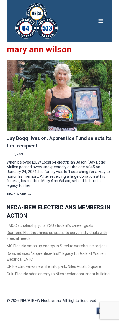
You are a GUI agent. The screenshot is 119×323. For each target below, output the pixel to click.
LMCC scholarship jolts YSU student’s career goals (50, 225)
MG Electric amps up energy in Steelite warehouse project (57, 246)
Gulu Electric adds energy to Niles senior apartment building (58, 274)
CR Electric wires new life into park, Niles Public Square (54, 266)
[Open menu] (100, 20)
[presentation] (59, 95)
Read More (19, 194)
